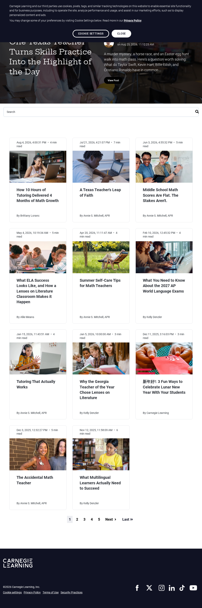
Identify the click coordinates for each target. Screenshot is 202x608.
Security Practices (71, 592)
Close (121, 33)
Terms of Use (51, 592)
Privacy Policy (32, 592)
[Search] (197, 111)
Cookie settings (12, 592)
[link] (137, 587)
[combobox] (101, 112)
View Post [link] (113, 80)
